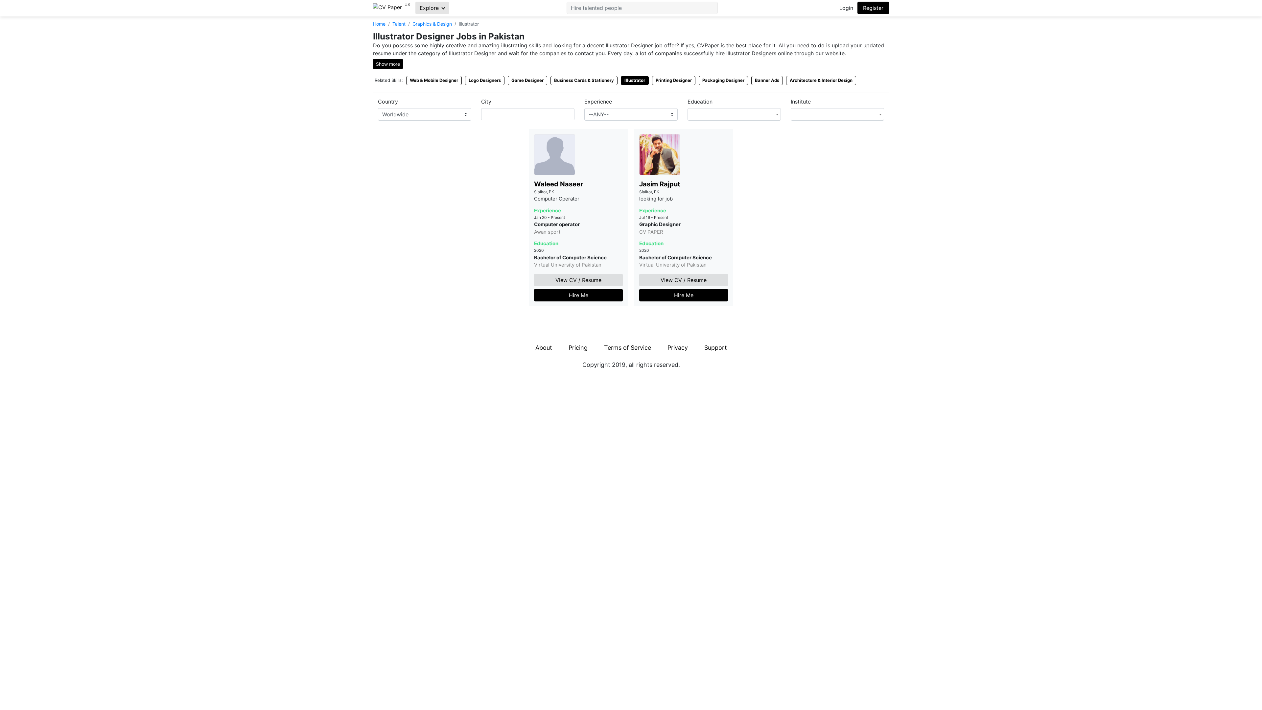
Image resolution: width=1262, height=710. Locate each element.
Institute (801, 101)
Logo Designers (485, 80)
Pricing (578, 347)
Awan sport (547, 232)
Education (700, 101)
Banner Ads (767, 80)
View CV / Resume (578, 280)
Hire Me (578, 295)
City (486, 101)
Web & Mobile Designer (434, 80)
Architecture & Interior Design (821, 80)
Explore (430, 8)
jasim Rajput (659, 184)
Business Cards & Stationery (584, 80)
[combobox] (527, 114)
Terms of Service (627, 347)
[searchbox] (485, 114)
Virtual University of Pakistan (567, 265)
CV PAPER (651, 232)
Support (715, 347)
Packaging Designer (723, 80)
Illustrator (634, 80)
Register (873, 8)
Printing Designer (674, 80)
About (543, 347)
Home (379, 24)
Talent (399, 24)
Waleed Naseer (558, 184)
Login (846, 8)
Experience (598, 101)
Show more (388, 64)
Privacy (677, 347)
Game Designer (527, 80)
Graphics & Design (432, 24)
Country (388, 101)
